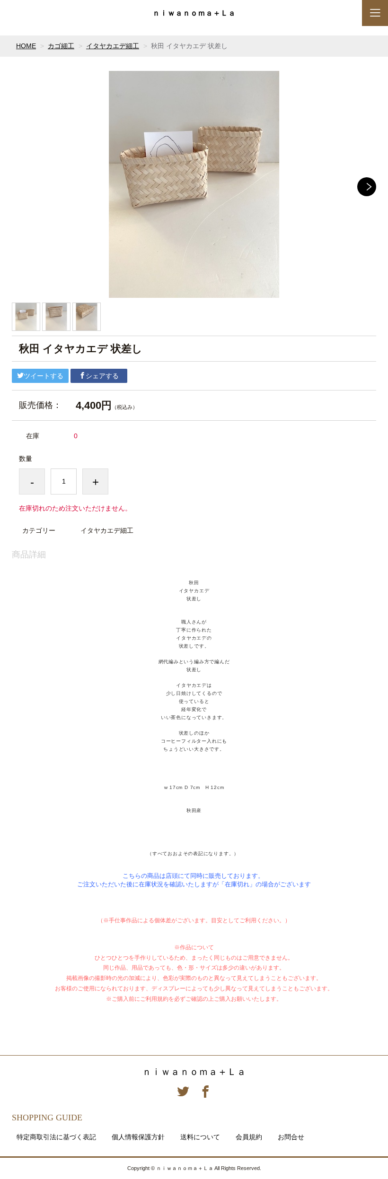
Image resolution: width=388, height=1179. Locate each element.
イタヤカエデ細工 (112, 46)
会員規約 (249, 1137)
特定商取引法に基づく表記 (56, 1137)
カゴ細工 (61, 46)
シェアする (102, 376)
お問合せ (291, 1137)
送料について (200, 1137)
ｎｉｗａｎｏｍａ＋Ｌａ (194, 13)
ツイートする (43, 376)
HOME (26, 46)
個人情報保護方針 (138, 1137)
